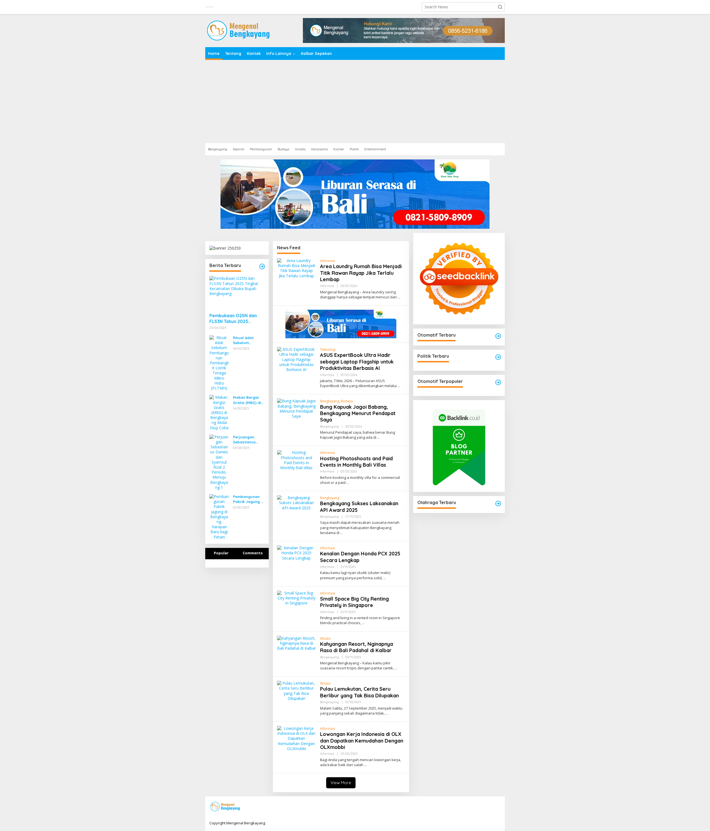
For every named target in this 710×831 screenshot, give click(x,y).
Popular (221, 552)
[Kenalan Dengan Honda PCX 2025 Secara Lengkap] (384, 578)
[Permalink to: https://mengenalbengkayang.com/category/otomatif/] (498, 336)
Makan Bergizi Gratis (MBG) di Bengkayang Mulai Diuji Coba (247, 400)
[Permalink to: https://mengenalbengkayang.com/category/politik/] (498, 357)
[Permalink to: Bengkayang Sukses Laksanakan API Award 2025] (296, 502)
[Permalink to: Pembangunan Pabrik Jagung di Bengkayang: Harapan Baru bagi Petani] (219, 516)
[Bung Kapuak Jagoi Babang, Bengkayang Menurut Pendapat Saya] (378, 437)
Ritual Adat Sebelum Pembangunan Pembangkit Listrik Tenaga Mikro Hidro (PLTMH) (246, 340)
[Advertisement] (355, 101)
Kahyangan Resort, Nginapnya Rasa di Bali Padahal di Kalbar (356, 647)
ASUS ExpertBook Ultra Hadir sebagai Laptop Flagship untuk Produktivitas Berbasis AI (357, 361)
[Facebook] (462, 806)
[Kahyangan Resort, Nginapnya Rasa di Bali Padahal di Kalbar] (396, 668)
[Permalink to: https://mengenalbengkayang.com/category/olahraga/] (498, 503)
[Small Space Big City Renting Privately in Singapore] (363, 623)
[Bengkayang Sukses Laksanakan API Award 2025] (341, 532)
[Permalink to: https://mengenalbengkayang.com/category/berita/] (262, 266)
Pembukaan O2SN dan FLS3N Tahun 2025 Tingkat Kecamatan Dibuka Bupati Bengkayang (233, 318)
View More (341, 782)
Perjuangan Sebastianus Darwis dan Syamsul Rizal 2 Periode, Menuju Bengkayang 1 (247, 439)
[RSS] (497, 806)
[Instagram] (479, 806)
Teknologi (328, 349)
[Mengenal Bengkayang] (239, 30)
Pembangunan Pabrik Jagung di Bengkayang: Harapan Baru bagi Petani (248, 499)
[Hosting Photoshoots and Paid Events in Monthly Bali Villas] (347, 482)
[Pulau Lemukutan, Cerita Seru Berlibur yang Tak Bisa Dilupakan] (387, 713)
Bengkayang (329, 401)
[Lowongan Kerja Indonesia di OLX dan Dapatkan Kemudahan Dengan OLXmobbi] (365, 765)
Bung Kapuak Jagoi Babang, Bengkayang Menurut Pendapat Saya (357, 413)
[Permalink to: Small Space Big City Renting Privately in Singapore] (296, 597)
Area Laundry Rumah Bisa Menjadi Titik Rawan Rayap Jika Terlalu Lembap (361, 273)
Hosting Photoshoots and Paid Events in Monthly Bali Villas (356, 461)
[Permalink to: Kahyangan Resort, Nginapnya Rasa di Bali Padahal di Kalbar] (296, 643)
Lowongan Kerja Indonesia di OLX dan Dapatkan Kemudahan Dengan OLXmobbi (361, 740)
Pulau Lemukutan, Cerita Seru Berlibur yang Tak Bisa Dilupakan (359, 692)
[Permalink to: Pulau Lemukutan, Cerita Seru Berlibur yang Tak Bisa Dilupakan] (296, 690)
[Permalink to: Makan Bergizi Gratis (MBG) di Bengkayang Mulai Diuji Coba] (219, 412)
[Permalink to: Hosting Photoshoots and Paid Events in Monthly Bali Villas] (296, 459)
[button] (500, 7)
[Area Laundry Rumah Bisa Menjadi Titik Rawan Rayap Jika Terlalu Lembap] (399, 297)
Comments (253, 552)
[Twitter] (471, 806)
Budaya (347, 401)
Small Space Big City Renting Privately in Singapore (354, 602)
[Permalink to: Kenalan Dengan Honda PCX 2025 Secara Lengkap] (296, 552)
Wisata (325, 638)
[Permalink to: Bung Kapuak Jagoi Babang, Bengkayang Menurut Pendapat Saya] (296, 408)
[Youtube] (488, 806)
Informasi (327, 260)
